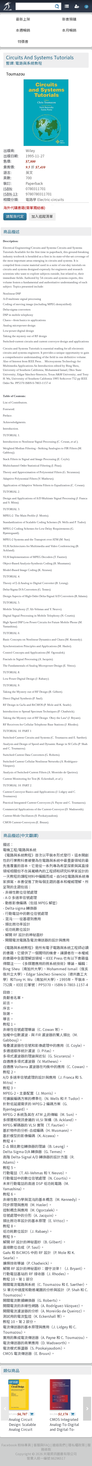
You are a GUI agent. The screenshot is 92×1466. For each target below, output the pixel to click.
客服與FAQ (41, 1445)
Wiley (30, 150)
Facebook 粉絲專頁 (16, 1445)
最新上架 (23, 19)
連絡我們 (59, 1445)
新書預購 (69, 19)
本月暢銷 (69, 30)
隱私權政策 (76, 1445)
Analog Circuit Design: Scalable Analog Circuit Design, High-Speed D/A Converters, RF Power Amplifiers (25, 1432)
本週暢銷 (23, 30)
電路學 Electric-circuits (45, 199)
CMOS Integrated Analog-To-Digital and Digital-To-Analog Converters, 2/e (65, 1429)
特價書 (23, 41)
